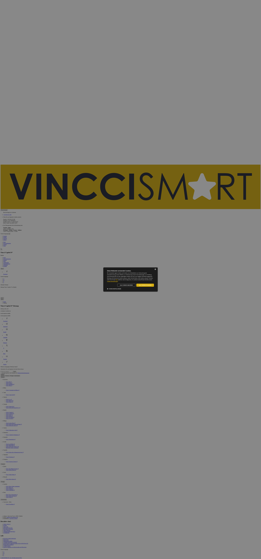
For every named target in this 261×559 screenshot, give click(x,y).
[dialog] (130, 279)
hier (117, 279)
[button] (114, 289)
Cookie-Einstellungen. (112, 281)
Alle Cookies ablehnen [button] (126, 285)
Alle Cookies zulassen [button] (145, 285)
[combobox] (155, 269)
